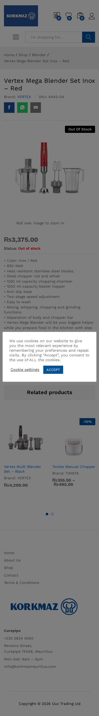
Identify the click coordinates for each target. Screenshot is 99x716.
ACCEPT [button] (53, 370)
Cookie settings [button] (25, 369)
